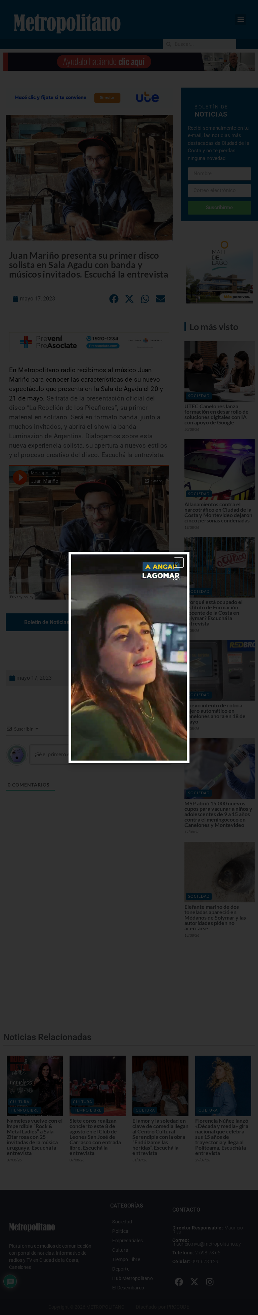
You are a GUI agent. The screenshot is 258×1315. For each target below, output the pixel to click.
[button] (179, 562)
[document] (129, 657)
